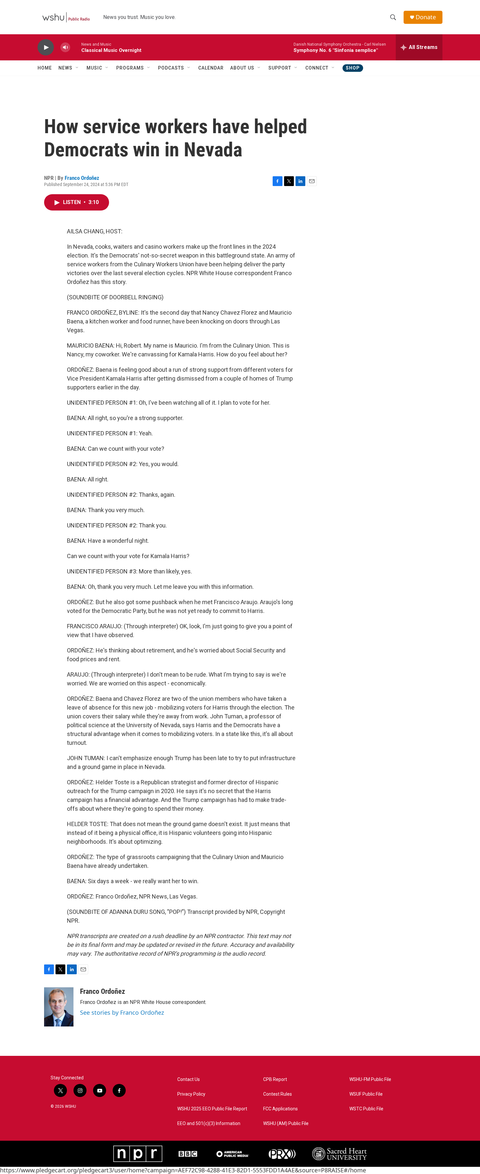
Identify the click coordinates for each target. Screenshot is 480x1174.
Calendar (211, 67)
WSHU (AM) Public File (286, 1123)
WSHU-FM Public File (370, 1079)
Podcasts (171, 67)
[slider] (76, 47)
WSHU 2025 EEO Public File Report (212, 1108)
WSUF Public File (366, 1094)
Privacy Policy (191, 1094)
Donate (426, 17)
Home (45, 67)
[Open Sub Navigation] (77, 67)
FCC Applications (280, 1108)
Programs (130, 67)
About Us (242, 67)
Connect (316, 67)
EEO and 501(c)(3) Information (208, 1123)
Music (94, 67)
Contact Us (188, 1079)
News (65, 67)
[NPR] (137, 1154)
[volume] (65, 47)
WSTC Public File (366, 1108)
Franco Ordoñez (82, 178)
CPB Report (275, 1079)
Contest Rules (277, 1094)
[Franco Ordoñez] (58, 1006)
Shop (353, 67)
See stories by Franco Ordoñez (122, 1012)
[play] (45, 47)
